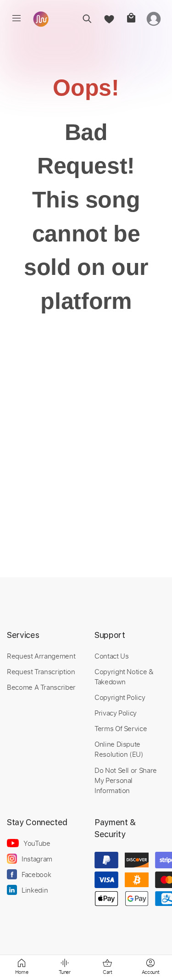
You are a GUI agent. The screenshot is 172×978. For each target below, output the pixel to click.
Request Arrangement (41, 655)
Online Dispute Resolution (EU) (119, 749)
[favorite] (109, 18)
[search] (87, 18)
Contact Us (111, 655)
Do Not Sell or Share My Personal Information (125, 780)
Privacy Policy (115, 712)
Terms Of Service (120, 728)
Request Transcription (41, 671)
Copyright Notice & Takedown (124, 676)
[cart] (131, 18)
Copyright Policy (119, 697)
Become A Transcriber (41, 687)
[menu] (16, 18)
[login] (154, 18)
